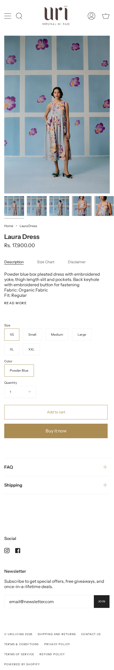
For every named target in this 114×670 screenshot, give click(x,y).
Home (8, 226)
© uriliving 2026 (18, 634)
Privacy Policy (57, 644)
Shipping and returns (57, 634)
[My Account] (91, 15)
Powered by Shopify (22, 664)
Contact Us (91, 634)
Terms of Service (19, 654)
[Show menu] (8, 16)
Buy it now (56, 430)
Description (14, 262)
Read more (15, 303)
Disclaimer (77, 262)
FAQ (8, 467)
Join (101, 601)
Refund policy (52, 654)
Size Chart (45, 262)
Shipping (13, 485)
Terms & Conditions (21, 644)
